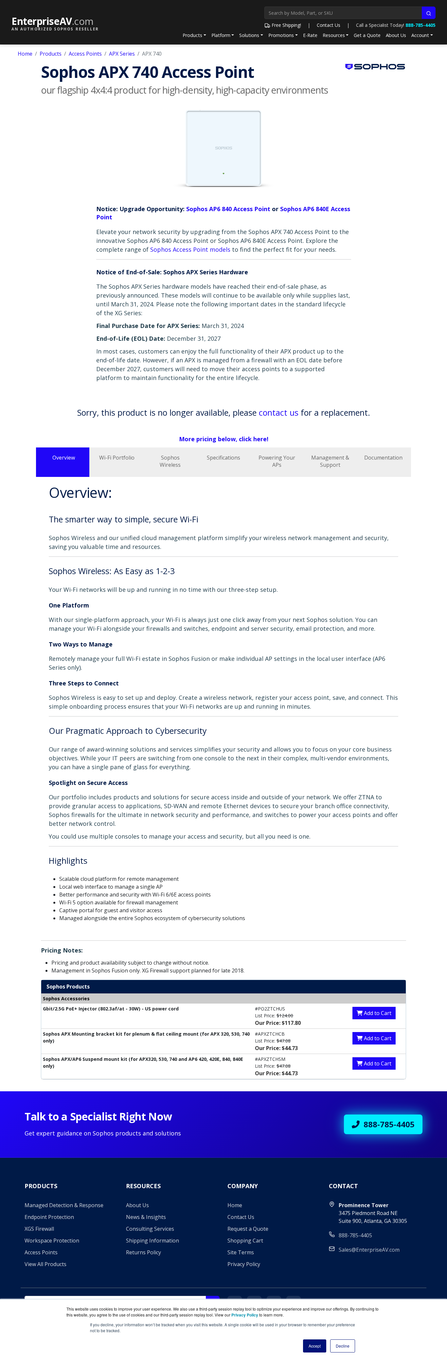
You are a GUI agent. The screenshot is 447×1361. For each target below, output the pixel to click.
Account (420, 35)
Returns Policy (143, 1252)
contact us (278, 412)
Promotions (281, 35)
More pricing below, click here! (223, 439)
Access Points (85, 53)
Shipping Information (152, 1240)
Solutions (249, 35)
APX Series (122, 53)
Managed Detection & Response (64, 1205)
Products (192, 35)
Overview (63, 457)
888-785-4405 (420, 25)
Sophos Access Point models (190, 249)
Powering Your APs (277, 461)
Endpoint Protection (49, 1217)
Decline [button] (342, 1346)
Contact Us (328, 25)
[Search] (429, 13)
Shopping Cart (245, 1240)
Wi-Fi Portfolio (116, 457)
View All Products (45, 1264)
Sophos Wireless (170, 461)
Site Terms (240, 1252)
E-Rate (310, 35)
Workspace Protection (52, 1240)
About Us (396, 35)
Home (25, 53)
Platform (220, 35)
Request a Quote (247, 1228)
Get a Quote (367, 35)
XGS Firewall (39, 1228)
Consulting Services (150, 1228)
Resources (334, 35)
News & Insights (146, 1217)
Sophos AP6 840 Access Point (228, 209)
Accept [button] (315, 1346)
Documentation (383, 457)
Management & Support (330, 461)
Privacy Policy (243, 1264)
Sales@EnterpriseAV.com (369, 1249)
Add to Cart (377, 1013)
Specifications (223, 457)
